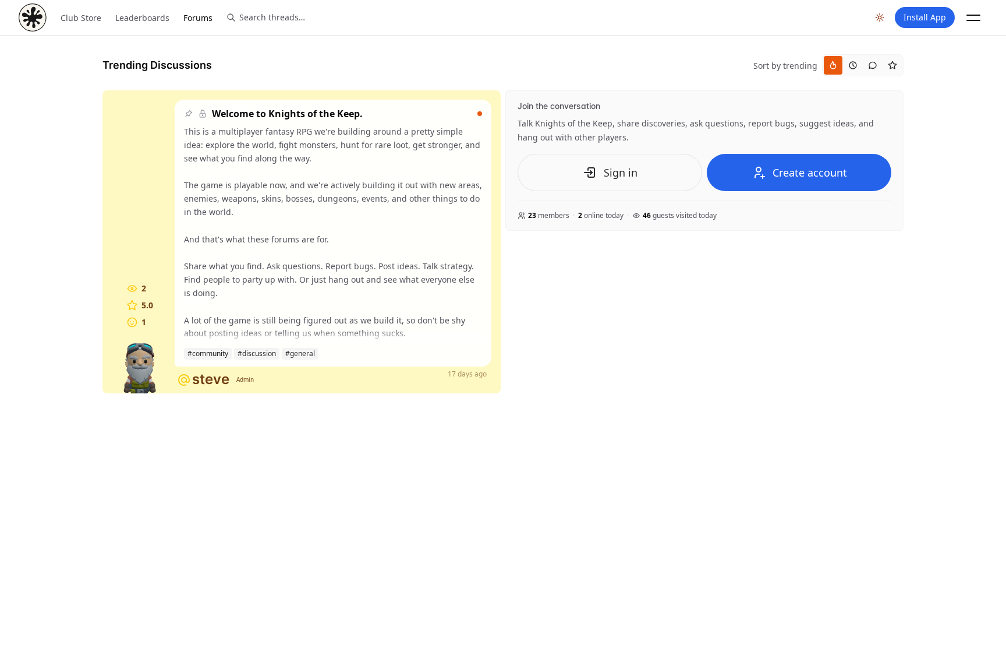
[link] (301, 241)
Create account (810, 173)
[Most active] (872, 65)
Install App (925, 17)
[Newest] (853, 65)
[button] (973, 17)
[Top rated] (892, 65)
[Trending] (833, 65)
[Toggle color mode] (879, 17)
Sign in (620, 173)
